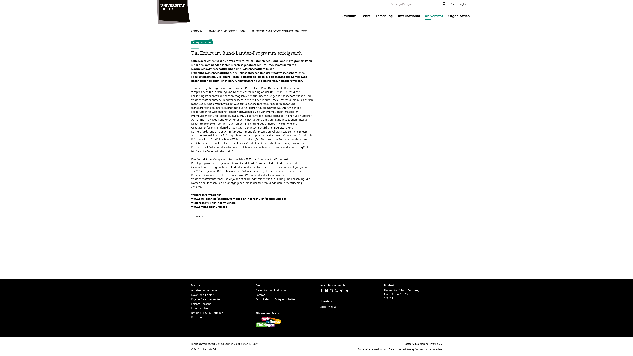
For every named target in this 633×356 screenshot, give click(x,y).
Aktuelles (229, 30)
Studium (349, 16)
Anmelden (436, 349)
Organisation (459, 16)
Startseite (196, 30)
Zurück (199, 216)
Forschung (384, 16)
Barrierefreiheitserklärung (372, 349)
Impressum (421, 349)
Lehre (366, 16)
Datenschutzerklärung (401, 349)
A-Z (453, 4)
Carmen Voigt (232, 343)
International (409, 16)
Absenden (444, 3)
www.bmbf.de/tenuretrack (209, 206)
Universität (434, 16)
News (242, 30)
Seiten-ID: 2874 (249, 343)
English (463, 4)
